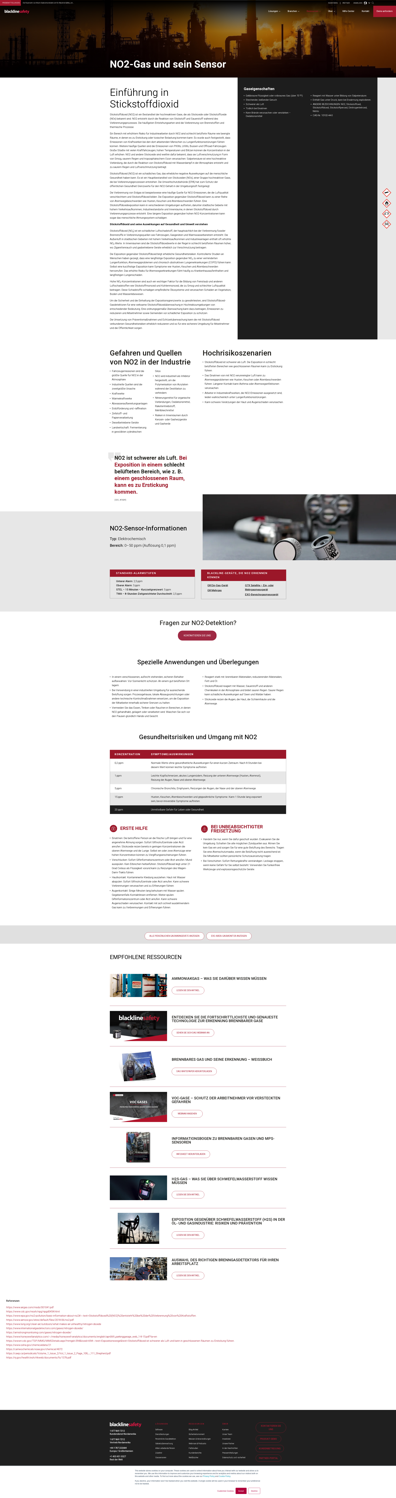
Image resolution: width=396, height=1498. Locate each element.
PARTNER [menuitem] (346, 3)
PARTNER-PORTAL (268, 1458)
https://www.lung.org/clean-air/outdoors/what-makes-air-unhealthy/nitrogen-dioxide (53, 1324)
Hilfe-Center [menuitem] (348, 11)
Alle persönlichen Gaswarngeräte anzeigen (174, 936)
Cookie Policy (224, 1476)
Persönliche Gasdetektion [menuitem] (165, 1439)
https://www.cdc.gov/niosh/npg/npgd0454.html (33, 1311)
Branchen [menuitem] (292, 11)
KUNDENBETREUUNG (270, 1448)
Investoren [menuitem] (226, 1439)
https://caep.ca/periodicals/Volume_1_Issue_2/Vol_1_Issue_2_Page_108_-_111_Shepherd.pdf (58, 1353)
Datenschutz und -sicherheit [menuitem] (233, 1457)
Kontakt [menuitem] (365, 11)
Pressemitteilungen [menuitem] (230, 1452)
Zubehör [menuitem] (158, 1452)
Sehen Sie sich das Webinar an (192, 1032)
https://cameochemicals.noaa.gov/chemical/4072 (34, 1349)
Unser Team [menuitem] (227, 1434)
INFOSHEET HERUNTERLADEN (190, 1154)
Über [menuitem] (330, 11)
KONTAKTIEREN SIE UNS (271, 1427)
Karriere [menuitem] (225, 1429)
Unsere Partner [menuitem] (228, 1443)
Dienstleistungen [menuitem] (162, 1434)
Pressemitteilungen (11, 3)
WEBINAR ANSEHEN (187, 1113)
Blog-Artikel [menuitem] (193, 1429)
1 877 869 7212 (117, 1431)
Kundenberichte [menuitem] (195, 1452)
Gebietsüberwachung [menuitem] (164, 1443)
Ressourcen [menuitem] (312, 11)
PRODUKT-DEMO (268, 1439)
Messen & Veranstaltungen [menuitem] (200, 1439)
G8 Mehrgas (214, 590)
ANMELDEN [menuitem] (357, 3)
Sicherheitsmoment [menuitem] (196, 1434)
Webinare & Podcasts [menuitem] (197, 1443)
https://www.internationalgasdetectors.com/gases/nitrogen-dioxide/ (44, 1328)
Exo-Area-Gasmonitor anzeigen (229, 936)
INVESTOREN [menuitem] (333, 3)
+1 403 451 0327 (118, 1456)
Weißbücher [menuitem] (193, 1457)
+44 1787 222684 (118, 1448)
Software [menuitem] (158, 1429)
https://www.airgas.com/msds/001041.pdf (30, 1307)
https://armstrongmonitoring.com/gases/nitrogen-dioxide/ (38, 1332)
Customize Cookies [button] (225, 1490)
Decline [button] (254, 1490)
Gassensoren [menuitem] (160, 1457)
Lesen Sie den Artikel (188, 990)
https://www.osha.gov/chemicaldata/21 (28, 1345)
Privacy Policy (209, 1476)
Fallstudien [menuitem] (193, 1448)
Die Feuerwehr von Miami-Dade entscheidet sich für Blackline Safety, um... (48, 3)
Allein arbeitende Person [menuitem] (165, 1448)
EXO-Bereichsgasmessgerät (261, 595)
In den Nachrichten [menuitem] (230, 1448)
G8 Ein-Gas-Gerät (217, 585)
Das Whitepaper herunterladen (194, 1071)
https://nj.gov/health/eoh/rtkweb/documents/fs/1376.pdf (38, 1358)
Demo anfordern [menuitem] (385, 11)
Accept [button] (241, 1490)
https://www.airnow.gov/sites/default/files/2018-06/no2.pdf (40, 1320)
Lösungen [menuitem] (273, 11)
